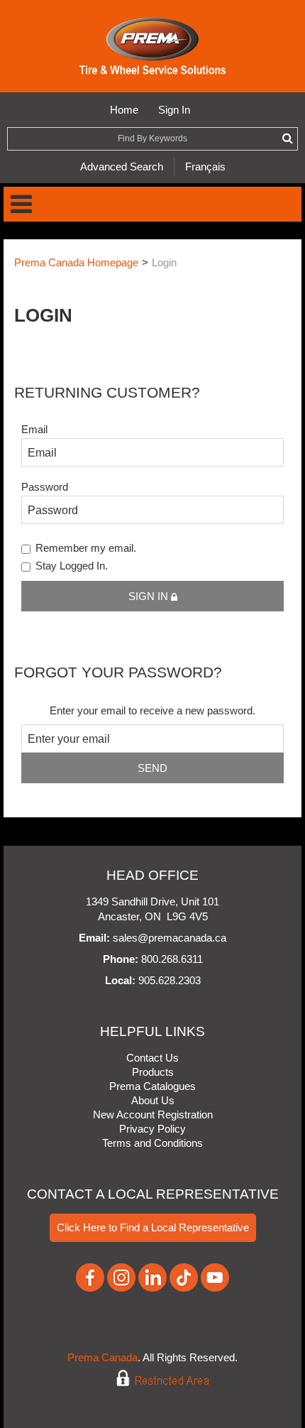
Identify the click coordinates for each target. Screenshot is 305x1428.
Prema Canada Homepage (76, 262)
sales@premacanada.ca (169, 938)
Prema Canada (102, 1357)
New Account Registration (153, 1114)
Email (34, 429)
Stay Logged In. (71, 566)
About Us (152, 1100)
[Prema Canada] (152, 46)
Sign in (149, 596)
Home (124, 110)
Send (152, 768)
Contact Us (152, 1058)
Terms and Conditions (152, 1143)
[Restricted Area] (153, 1378)
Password (44, 487)
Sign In (174, 110)
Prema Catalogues (152, 1086)
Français (205, 166)
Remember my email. (85, 548)
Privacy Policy (152, 1129)
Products (153, 1072)
